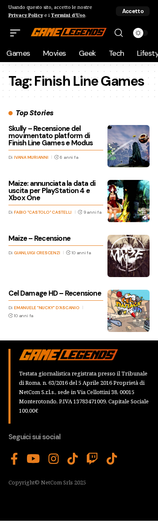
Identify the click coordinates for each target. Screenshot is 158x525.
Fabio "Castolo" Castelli (43, 212)
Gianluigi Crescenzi (37, 253)
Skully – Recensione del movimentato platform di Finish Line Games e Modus (50, 135)
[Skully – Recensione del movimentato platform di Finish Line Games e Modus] (128, 146)
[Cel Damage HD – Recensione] (128, 311)
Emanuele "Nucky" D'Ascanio (47, 307)
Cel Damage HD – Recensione (54, 293)
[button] (133, 11)
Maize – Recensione (39, 238)
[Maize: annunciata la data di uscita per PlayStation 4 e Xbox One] (128, 201)
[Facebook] (14, 459)
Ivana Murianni (31, 157)
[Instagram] (53, 459)
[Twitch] (92, 459)
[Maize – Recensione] (128, 256)
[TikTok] (72, 459)
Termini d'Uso (68, 15)
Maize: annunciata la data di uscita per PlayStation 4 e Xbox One (51, 190)
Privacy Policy (25, 15)
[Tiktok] (111, 459)
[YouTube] (33, 459)
